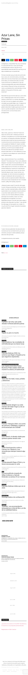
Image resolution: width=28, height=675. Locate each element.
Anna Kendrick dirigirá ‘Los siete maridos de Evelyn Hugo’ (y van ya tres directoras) (13, 406)
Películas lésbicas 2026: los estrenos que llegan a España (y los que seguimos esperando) (13, 355)
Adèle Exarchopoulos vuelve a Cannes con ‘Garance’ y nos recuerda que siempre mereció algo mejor (13, 450)
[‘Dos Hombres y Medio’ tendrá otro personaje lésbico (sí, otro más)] (5, 579)
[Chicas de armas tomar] (14, 548)
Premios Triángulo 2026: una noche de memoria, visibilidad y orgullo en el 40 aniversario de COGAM (13, 425)
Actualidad (4, 320)
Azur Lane (6, 252)
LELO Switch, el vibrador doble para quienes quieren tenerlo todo (13, 437)
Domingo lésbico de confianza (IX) (13, 497)
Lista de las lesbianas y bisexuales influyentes (10, 364)
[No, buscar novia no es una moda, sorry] (5, 586)
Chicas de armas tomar (7, 557)
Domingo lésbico (5, 495)
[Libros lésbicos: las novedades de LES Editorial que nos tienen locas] (5, 612)
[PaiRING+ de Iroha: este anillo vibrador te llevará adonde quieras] (5, 598)
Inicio (2, 3)
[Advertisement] (14, 18)
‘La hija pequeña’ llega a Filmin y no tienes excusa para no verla (13, 463)
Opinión (3, 331)
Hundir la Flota (5, 536)
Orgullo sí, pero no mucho (10, 333)
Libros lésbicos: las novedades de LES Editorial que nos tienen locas (13, 343)
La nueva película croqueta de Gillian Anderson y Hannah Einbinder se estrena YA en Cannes (13, 475)
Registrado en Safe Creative (8, 629)
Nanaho (3, 50)
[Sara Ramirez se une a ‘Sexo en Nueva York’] (5, 572)
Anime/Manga (6, 3)
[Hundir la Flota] (14, 528)
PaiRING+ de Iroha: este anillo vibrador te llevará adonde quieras (13, 322)
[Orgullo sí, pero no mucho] (5, 605)
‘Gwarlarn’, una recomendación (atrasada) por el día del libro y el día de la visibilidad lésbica (14, 508)
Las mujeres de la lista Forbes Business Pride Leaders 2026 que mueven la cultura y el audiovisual (13, 367)
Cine (3, 446)
